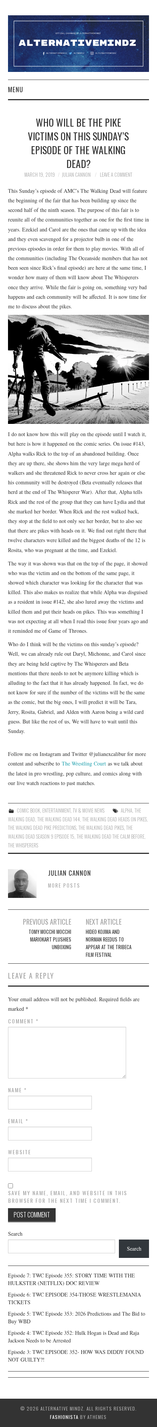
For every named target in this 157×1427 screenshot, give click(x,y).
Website (19, 1152)
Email (18, 1121)
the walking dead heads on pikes (114, 819)
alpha (126, 810)
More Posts (64, 885)
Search (15, 1233)
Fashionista (64, 1416)
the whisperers (23, 845)
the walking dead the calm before (110, 836)
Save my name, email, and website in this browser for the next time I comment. (67, 1196)
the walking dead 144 (58, 819)
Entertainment (56, 810)
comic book (28, 810)
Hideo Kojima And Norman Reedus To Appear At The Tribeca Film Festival (108, 943)
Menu (15, 89)
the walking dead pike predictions (42, 827)
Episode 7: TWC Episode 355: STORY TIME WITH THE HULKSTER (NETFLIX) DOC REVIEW (71, 1279)
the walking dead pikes (101, 827)
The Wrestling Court (84, 763)
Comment (23, 1021)
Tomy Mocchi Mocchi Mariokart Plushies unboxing (50, 939)
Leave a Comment (116, 174)
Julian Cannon (76, 174)
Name (17, 1090)
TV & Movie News (88, 810)
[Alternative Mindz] (78, 42)
